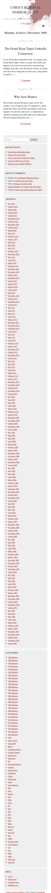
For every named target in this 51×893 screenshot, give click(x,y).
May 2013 (11, 313)
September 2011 (13, 355)
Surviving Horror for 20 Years (18, 161)
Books (10, 746)
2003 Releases (13, 696)
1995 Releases (13, 672)
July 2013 (11, 307)
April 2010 (12, 406)
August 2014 (12, 290)
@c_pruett (26, 23)
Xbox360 (11, 862)
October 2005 (13, 566)
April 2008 (12, 477)
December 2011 (13, 349)
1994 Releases (13, 669)
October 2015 (13, 275)
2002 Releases (13, 693)
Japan (10, 782)
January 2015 (12, 284)
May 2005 (11, 581)
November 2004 (13, 599)
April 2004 (12, 619)
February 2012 (13, 343)
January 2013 (12, 319)
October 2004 (13, 602)
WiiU (10, 853)
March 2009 (12, 444)
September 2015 (13, 278)
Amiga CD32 (12, 740)
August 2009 (12, 429)
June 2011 (11, 364)
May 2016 (11, 257)
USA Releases (13, 844)
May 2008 (11, 474)
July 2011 (11, 361)
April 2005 (12, 584)
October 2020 (13, 227)
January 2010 (12, 414)
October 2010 (13, 388)
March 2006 (12, 551)
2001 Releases (13, 690)
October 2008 (13, 459)
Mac (9, 788)
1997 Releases (13, 678)
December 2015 (13, 269)
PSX (9, 821)
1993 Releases (13, 666)
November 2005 (13, 563)
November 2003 (13, 634)
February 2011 (13, 376)
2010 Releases (13, 717)
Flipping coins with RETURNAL (19, 164)
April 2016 (12, 260)
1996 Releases (13, 675)
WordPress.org (13, 885)
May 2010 (11, 403)
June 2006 (11, 542)
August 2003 (12, 643)
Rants (10, 824)
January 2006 (12, 557)
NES (9, 800)
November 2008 (13, 456)
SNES (10, 838)
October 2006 (13, 530)
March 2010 (12, 409)
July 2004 (11, 611)
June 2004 (11, 613)
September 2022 (13, 218)
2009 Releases (13, 714)
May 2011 (11, 367)
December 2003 (13, 631)
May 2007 (11, 510)
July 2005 (11, 575)
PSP (9, 818)
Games (10, 776)
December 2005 (13, 560)
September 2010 (13, 391)
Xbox (10, 856)
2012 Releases (13, 723)
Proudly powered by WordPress (15, 892)
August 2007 (12, 501)
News (10, 803)
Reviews (11, 827)
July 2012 (11, 334)
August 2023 (12, 215)
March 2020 (12, 230)
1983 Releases (13, 657)
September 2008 (13, 462)
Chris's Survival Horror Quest (25, 9)
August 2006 (12, 536)
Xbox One (11, 859)
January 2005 (12, 593)
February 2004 (13, 625)
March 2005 (12, 587)
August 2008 (12, 465)
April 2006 (12, 548)
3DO (9, 737)
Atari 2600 (12, 743)
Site (9, 835)
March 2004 (12, 622)
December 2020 (13, 224)
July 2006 (11, 539)
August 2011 (12, 358)
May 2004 (11, 616)
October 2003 (13, 637)
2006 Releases (13, 705)
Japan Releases (13, 785)
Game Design (12, 770)
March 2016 (12, 263)
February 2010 (13, 411)
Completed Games (14, 749)
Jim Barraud (41, 892)
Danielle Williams (14, 187)
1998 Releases (13, 681)
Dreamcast (11, 758)
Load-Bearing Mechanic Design (19, 152)
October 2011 (13, 352)
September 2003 (13, 640)
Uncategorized (13, 841)
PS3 (9, 812)
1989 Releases (13, 660)
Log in (10, 876)
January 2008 (12, 486)
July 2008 (11, 468)
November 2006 (13, 527)
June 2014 (11, 293)
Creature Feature (14, 752)
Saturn (10, 830)
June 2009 (11, 435)
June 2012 (11, 337)
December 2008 (13, 453)
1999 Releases (13, 684)
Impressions (12, 779)
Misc (9, 791)
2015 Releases (13, 728)
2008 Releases (13, 711)
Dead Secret (12, 755)
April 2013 (12, 316)
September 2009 (13, 426)
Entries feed (12, 879)
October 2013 (13, 299)
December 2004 (13, 596)
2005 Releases (13, 702)
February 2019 (13, 236)
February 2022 (13, 221)
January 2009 (12, 450)
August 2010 (12, 394)
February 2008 (13, 483)
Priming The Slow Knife (17, 155)
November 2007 (13, 492)
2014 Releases (13, 726)
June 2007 (11, 507)
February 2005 (13, 590)
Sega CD (11, 832)
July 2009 (11, 432)
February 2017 (13, 251)
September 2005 (13, 569)
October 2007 (13, 495)
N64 (9, 797)
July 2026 (11, 204)
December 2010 (13, 382)
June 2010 (11, 400)
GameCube (12, 773)
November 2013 (13, 296)
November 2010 (13, 385)
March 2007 (12, 515)
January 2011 (12, 379)
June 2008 (11, 471)
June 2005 (11, 578)
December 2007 (13, 489)
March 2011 (12, 373)
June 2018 (11, 242)
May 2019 (11, 233)
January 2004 (12, 628)
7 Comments (25, 80)
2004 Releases (13, 699)
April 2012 (12, 340)
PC (9, 806)
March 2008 (12, 480)
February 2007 (13, 518)
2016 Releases (13, 731)
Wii (9, 850)
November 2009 (13, 420)
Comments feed (13, 882)
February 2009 (13, 447)
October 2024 (13, 206)
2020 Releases (13, 734)
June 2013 (11, 310)
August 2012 (12, 331)
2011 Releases (13, 720)
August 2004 (12, 608)
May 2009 (11, 438)
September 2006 (13, 533)
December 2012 (13, 322)
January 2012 (12, 346)
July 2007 (11, 504)
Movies (10, 794)
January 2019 (12, 239)
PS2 (9, 809)
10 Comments (25, 123)
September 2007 (13, 498)
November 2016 (13, 254)
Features (11, 767)
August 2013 (12, 305)
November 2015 (13, 272)
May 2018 (11, 245)
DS (9, 761)
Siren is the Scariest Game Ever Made (21, 158)
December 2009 (13, 417)
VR (9, 847)
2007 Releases (13, 708)
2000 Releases (13, 687)
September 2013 (13, 302)
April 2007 (12, 512)
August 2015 (12, 281)
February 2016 (13, 266)
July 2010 (11, 397)
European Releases (14, 764)
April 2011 (12, 370)
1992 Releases (13, 663)
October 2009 (13, 423)
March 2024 (12, 209)
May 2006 (11, 545)
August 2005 (12, 572)
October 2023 (13, 212)
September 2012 (13, 328)
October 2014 (13, 287)
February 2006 (13, 554)
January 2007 (12, 521)
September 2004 (13, 605)
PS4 (9, 815)
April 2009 (12, 441)
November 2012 (13, 325)
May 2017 (11, 248)
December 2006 (13, 524)
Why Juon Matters (25, 97)
